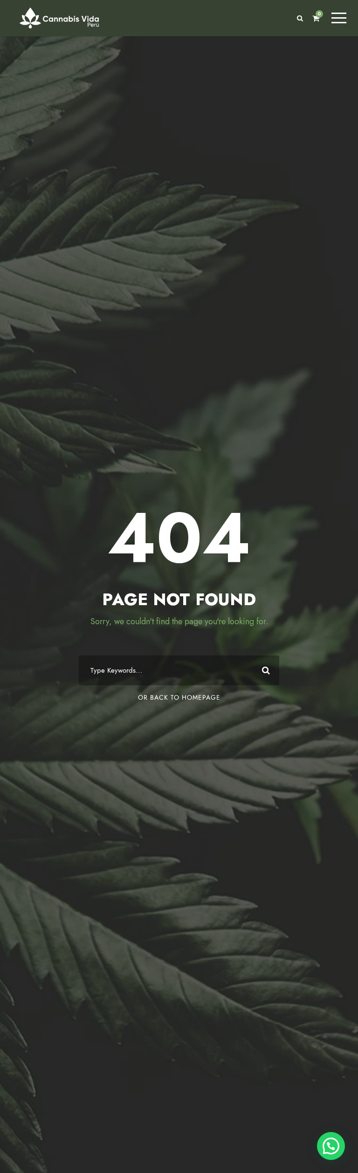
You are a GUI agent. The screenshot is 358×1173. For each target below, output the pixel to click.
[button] (331, 1146)
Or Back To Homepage (179, 697)
